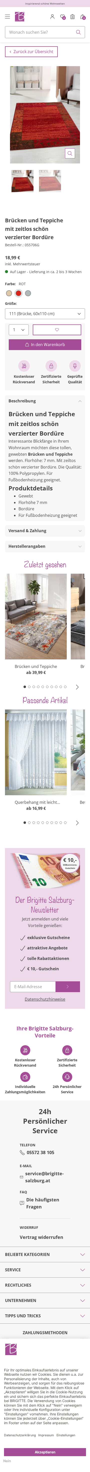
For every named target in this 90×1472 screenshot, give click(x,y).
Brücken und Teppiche (36, 666)
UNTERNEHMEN (20, 1300)
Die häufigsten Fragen (42, 1203)
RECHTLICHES (18, 1285)
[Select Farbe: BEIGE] (9, 293)
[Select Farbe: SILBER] (28, 293)
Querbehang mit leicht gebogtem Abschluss (36, 802)
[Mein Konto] (52, 16)
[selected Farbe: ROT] (18, 293)
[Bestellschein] (72, 16)
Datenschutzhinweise (45, 999)
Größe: (11, 303)
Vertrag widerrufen (41, 1237)
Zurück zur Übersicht (33, 51)
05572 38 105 (40, 1152)
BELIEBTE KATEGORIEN (27, 1254)
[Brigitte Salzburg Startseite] (19, 16)
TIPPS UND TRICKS (23, 1316)
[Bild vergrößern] (70, 153)
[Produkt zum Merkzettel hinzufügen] (57, 329)
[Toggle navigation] (7, 16)
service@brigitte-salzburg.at (44, 1177)
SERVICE (13, 1270)
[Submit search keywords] (78, 32)
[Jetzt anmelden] (68, 986)
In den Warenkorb (48, 344)
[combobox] (45, 32)
